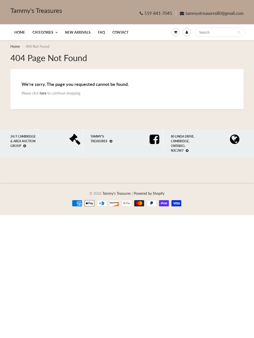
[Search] (239, 32)
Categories (42, 32)
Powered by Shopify (149, 193)
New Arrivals (78, 32)
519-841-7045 (158, 13)
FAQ (101, 32)
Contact (120, 32)
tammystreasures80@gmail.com (215, 13)
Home (19, 32)
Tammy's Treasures (36, 10)
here (43, 93)
